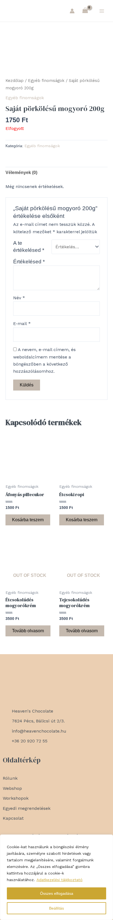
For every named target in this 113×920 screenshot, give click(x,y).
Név (19, 297)
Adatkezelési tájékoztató (59, 880)
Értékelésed (29, 261)
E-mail (22, 323)
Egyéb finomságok (46, 80)
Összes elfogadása (56, 893)
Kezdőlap (14, 80)
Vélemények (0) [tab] (21, 172)
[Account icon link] (72, 10)
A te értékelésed (28, 246)
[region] (56, 877)
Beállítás (56, 908)
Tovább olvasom (28, 630)
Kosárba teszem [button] (28, 519)
